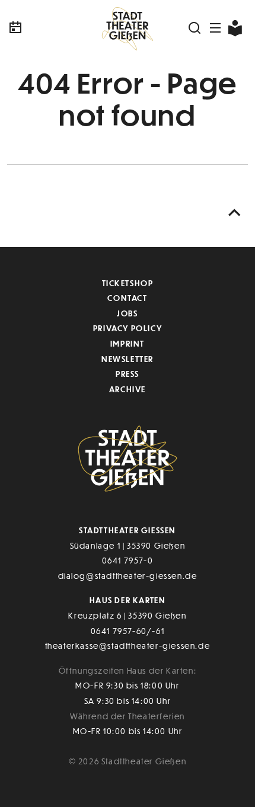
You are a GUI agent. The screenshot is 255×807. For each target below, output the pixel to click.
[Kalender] (47, 27)
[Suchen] (195, 27)
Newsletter (127, 359)
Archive (127, 389)
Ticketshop (128, 283)
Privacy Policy (127, 328)
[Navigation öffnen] (216, 27)
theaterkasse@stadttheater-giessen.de (128, 646)
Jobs (127, 313)
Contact (127, 298)
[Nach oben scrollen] (235, 213)
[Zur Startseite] (127, 28)
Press (127, 374)
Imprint (127, 343)
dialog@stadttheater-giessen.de (127, 576)
